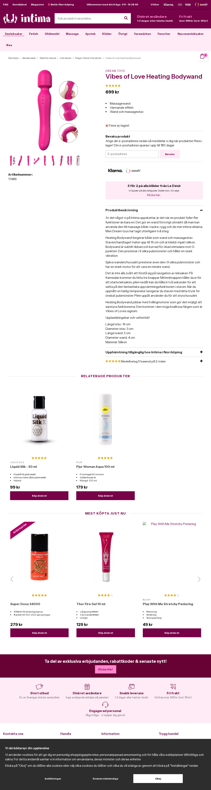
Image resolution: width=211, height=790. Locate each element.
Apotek (90, 33)
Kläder (107, 33)
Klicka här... (154, 195)
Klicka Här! (105, 669)
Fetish (33, 33)
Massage (72, 33)
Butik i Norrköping (62, 4)
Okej (158, 778)
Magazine (37, 4)
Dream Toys (115, 70)
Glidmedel (52, 33)
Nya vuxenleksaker (191, 33)
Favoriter (164, 33)
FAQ (5, 4)
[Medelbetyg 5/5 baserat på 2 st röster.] (154, 86)
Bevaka (170, 154)
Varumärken (142, 33)
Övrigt (122, 33)
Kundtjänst (20, 4)
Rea (9, 45)
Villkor (155, 4)
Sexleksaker (13, 33)
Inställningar (53, 778)
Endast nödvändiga (105, 778)
